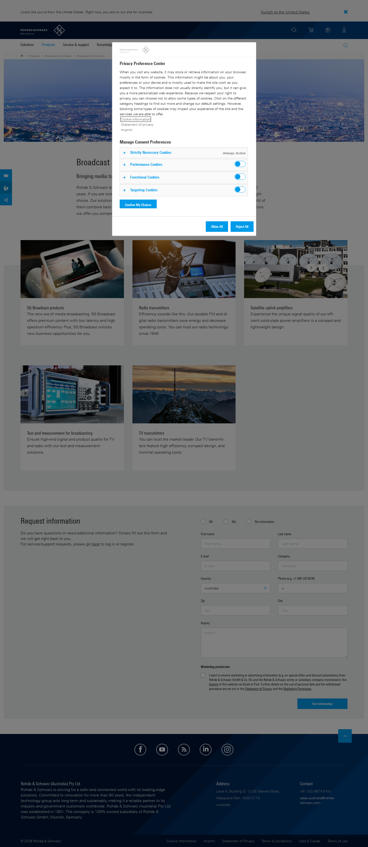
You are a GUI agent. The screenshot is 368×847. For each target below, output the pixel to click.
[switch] (240, 164)
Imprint (126, 130)
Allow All (217, 226)
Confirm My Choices (138, 205)
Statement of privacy (137, 124)
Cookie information (135, 119)
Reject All (242, 226)
